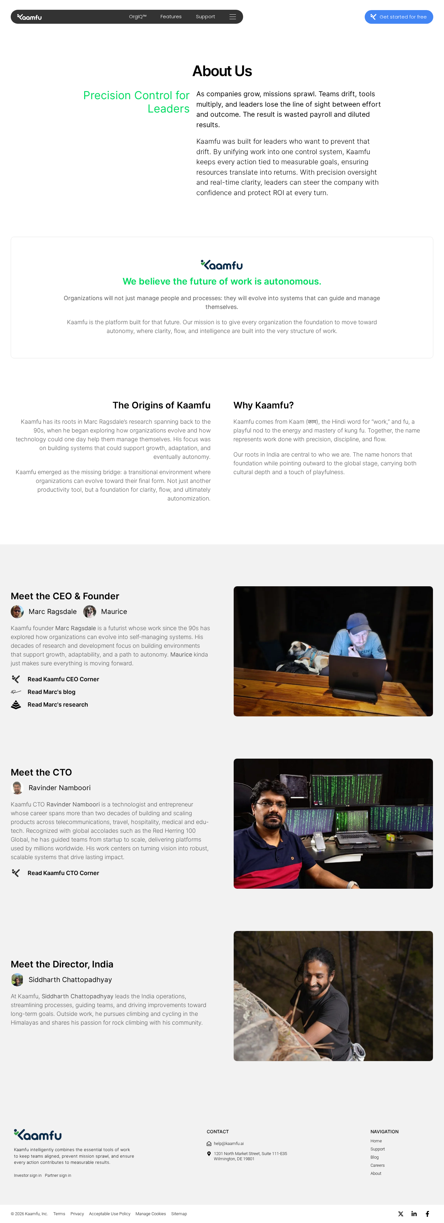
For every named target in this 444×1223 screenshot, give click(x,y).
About (376, 1173)
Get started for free (403, 16)
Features (171, 16)
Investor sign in (28, 1175)
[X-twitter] (401, 1214)
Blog (375, 1157)
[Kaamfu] (29, 17)
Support (205, 16)
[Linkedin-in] (414, 1214)
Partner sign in (58, 1175)
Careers (378, 1165)
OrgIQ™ (137, 16)
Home (376, 1140)
